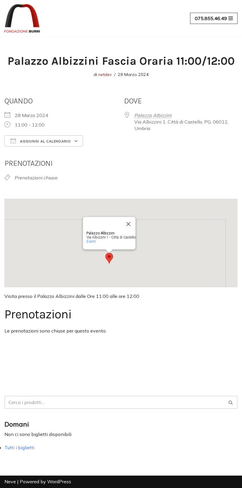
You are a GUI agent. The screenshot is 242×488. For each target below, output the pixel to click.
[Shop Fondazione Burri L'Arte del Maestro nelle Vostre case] (22, 18)
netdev (105, 74)
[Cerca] (231, 402)
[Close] (128, 224)
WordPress (59, 481)
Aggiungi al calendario (45, 141)
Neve (10, 481)
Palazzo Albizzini (152, 115)
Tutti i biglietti (19, 447)
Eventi (91, 241)
